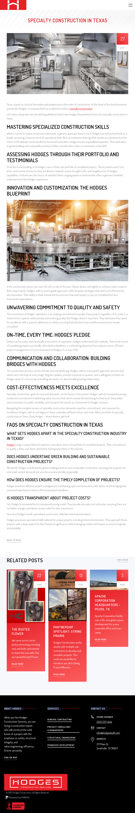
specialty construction (81, 108)
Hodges (11, 444)
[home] (13, 5)
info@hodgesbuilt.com (108, 732)
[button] (128, 5)
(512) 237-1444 (104, 722)
